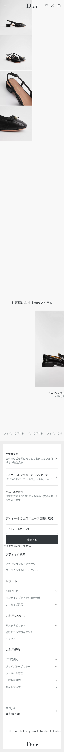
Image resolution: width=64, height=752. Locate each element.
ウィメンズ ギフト (14, 433)
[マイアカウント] (52, 5)
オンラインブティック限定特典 (23, 597)
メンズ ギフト (35, 433)
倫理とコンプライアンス (19, 632)
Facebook (46, 731)
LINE (9, 731)
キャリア (11, 638)
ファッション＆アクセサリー (22, 564)
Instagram (29, 731)
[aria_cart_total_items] (59, 5)
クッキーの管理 (14, 673)
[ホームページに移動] (32, 6)
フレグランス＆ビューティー (22, 570)
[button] (16, 17)
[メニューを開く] (6, 5)
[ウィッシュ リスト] (46, 5)
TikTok (17, 731)
